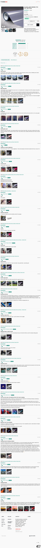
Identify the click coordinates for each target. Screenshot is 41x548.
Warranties (10, 528)
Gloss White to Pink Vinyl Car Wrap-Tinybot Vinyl (11, 207)
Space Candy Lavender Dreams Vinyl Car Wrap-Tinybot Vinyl (13, 174)
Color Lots (3, 524)
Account (3, 520)
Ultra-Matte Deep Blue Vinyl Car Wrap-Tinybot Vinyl (11, 83)
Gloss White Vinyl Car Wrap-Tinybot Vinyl (10, 375)
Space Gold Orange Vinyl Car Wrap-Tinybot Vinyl (11, 477)
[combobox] (34, 21)
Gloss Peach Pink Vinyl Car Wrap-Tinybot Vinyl (11, 123)
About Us (3, 522)
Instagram (9, 519)
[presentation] (2, 26)
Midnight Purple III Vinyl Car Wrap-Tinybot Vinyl (11, 106)
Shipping (9, 525)
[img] (20, 40)
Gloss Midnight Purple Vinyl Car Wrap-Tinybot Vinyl (11, 65)
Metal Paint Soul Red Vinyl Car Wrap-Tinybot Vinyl (11, 495)
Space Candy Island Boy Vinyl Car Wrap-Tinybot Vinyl (12, 358)
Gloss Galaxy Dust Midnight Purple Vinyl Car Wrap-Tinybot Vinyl (13, 272)
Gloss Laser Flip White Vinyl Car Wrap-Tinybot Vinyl (11, 461)
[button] (39, 2)
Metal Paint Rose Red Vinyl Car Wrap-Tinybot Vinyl (11, 158)
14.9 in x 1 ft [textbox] (32, 21)
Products (3, 519)
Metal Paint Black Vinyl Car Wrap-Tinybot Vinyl (11, 342)
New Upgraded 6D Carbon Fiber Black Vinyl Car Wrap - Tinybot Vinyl (14, 309)
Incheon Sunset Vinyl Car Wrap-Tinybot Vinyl (10, 435)
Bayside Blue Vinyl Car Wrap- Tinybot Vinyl (10, 288)
